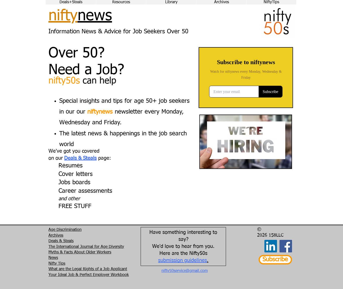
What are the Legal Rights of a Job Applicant (87, 269)
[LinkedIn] (270, 246)
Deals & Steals (80, 158)
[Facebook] (285, 246)
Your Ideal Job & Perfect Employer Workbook (88, 275)
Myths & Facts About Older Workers (79, 252)
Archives (55, 236)
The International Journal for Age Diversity (86, 247)
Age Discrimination (65, 230)
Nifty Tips (56, 264)
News (53, 258)
